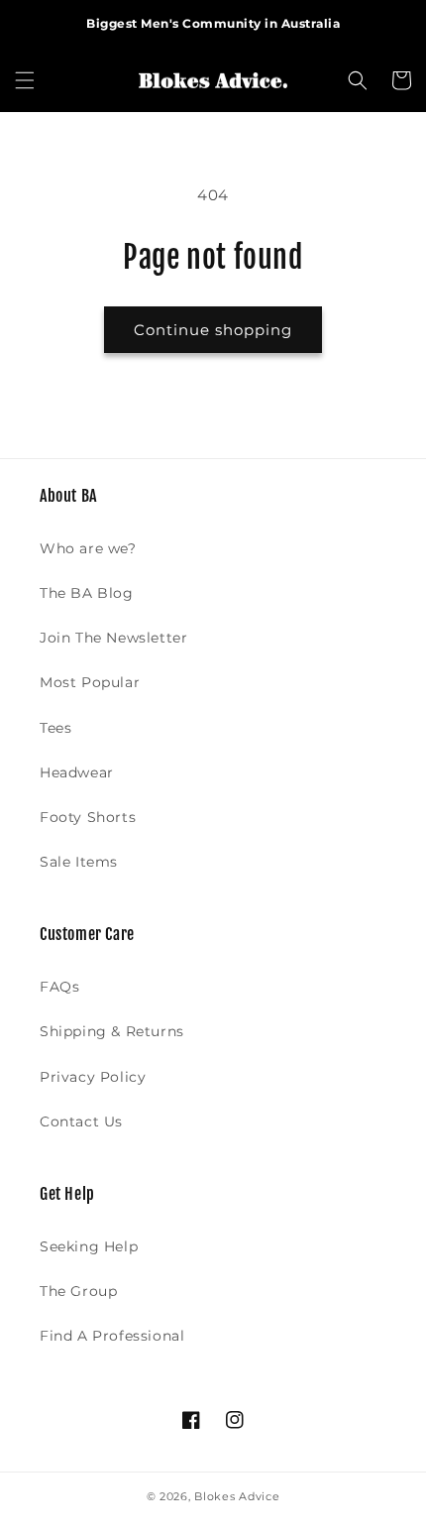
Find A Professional (112, 1336)
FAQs (59, 987)
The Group (78, 1291)
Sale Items (79, 862)
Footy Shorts (88, 817)
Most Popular (90, 682)
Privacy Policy (93, 1077)
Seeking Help (89, 1246)
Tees (55, 728)
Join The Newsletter (113, 638)
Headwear (77, 772)
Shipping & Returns (112, 1031)
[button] (25, 80)
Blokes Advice (236, 1496)
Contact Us (81, 1121)
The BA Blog (87, 593)
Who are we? (88, 548)
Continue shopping (213, 329)
